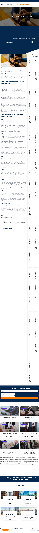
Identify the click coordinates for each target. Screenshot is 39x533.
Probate (3, 215)
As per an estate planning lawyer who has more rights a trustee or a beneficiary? (35, 188)
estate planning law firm (8, 4)
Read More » (30, 87)
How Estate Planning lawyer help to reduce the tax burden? (29, 72)
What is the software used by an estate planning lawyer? (29, 367)
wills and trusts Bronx (30, 461)
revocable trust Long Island (31, 460)
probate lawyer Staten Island (22, 459)
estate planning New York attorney (11, 463)
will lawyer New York (15, 461)
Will (12, 215)
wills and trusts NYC (10, 462)
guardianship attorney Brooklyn (5, 464)
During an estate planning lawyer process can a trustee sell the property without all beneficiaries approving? (29, 240)
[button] (18, 4)
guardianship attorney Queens (27, 464)
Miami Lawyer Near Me (31, 462)
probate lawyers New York (12, 459)
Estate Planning (5, 217)
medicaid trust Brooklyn (4, 457)
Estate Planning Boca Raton (26, 462)
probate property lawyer (22, 460)
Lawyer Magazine (34, 462)
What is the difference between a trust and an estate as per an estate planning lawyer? (35, 109)
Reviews (28, 528)
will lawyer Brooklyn (7, 461)
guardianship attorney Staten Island (33, 464)
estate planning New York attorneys (18, 463)
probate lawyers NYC (17, 459)
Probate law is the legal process (7, 76)
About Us (15, 528)
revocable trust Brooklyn (27, 460)
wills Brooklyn (22, 462)
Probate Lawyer (9, 215)
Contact (37, 528)
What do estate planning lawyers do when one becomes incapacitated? (35, 283)
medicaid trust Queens (21, 457)
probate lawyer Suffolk (27, 459)
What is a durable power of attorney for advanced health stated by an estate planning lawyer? (29, 287)
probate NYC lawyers (13, 460)
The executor (3, 101)
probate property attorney (17, 460)
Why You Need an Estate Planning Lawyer (35, 68)
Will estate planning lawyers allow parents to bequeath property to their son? (35, 150)
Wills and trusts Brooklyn (34, 461)
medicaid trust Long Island (8, 457)
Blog (32, 528)
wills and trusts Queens (14, 462)
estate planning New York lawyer (30, 463)
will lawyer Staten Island (26, 461)
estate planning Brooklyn (6, 463)
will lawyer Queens (21, 461)
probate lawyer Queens (8, 459)
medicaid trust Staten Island (25, 457)
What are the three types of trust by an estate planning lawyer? (29, 148)
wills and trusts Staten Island (18, 462)
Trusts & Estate (8, 4)
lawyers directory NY (36, 460)
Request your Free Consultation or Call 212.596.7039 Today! (19, 478)
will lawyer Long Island (11, 461)
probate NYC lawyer (9, 460)
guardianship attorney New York (17, 464)
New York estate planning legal (31, 457)
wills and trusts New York (6, 462)
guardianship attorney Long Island (11, 464)
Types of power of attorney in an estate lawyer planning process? (29, 326)
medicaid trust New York (13, 457)
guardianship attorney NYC (22, 464)
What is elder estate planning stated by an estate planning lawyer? (35, 232)
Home (14, 38)
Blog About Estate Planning (19, 38)
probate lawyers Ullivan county (32, 459)
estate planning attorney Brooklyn (24, 463)
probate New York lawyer (4, 460)
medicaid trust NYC (17, 457)
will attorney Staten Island (2, 461)
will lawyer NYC (18, 461)
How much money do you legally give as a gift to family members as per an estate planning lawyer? (29, 192)
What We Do (22, 528)
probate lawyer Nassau (4, 459)
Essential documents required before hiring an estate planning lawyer (29, 105)
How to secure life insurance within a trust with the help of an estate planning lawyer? (35, 331)
